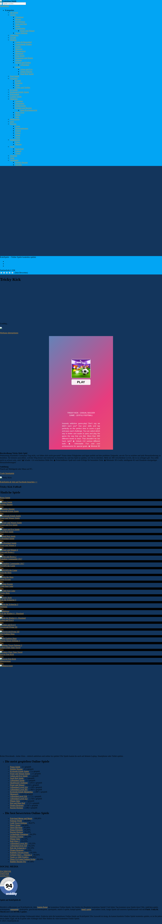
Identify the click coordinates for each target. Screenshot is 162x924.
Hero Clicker (15, 825)
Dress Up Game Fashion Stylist (22, 859)
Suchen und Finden (23, 62)
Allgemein (14, 35)
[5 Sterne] (12, 272)
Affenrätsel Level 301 (19, 789)
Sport (12, 147)
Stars (17, 117)
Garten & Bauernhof (23, 42)
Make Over (19, 112)
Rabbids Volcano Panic (19, 852)
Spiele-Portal (42, 907)
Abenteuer (19, 17)
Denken (13, 40)
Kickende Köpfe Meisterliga (21, 792)
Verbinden (14, 160)
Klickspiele (14, 94)
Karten (18, 47)
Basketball (19, 149)
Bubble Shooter (21, 162)
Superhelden (20, 28)
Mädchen (14, 99)
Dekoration (19, 103)
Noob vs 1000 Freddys (19, 857)
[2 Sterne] (4, 272)
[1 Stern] (1, 272)
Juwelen (18, 165)
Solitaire (18, 60)
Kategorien (4, 6)
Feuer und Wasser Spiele (20, 774)
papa (12, 122)
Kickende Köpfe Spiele (19, 92)
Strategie (13, 156)
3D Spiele (14, 12)
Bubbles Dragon (16, 837)
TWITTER (4, 874)
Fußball (18, 151)
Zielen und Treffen (22, 87)
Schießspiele (15, 140)
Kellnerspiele (20, 106)
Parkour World (16, 821)
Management (20, 51)
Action (13, 15)
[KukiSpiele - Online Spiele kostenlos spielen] (8, 1)
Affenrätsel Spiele (17, 780)
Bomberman (20, 22)
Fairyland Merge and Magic (21, 818)
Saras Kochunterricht (28, 110)
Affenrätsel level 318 (18, 796)
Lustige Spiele (16, 97)
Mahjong (18, 49)
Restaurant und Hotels (24, 58)
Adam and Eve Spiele (19, 776)
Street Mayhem (16, 827)
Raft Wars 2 (15, 841)
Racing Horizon (16, 808)
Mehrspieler (15, 119)
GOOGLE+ (5, 876)
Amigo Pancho (26, 72)
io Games (14, 90)
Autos (17, 126)
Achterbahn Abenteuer (19, 834)
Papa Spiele (20, 56)
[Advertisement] (46, 173)
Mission (18, 144)
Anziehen (19, 101)
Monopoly (19, 53)
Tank (12, 158)
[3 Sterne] (7, 272)
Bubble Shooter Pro (18, 862)
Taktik (17, 67)
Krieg (17, 142)
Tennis (18, 153)
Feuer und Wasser (27, 31)
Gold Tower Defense (18, 823)
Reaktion (18, 83)
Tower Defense (21, 33)
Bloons (18, 19)
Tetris (17, 85)
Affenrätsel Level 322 (19, 799)
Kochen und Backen (23, 108)
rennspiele (14, 909)
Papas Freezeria (16, 830)
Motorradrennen (21, 128)
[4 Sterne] (9, 272)
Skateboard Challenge (19, 783)
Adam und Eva (26, 69)
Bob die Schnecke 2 (18, 848)
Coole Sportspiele (7, 473)
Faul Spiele (14, 76)
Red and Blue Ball (17, 803)
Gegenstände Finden (23, 44)
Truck (17, 137)
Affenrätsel (24, 65)
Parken (18, 131)
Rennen (13, 124)
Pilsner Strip (15, 801)
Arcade (13, 37)
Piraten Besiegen (17, 805)
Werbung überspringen (9, 333)
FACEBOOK (5, 871)
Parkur (18, 133)
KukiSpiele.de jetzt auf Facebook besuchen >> (18, 482)
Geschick (14, 78)
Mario (17, 26)
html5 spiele (86, 909)
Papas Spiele (15, 767)
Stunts (17, 135)
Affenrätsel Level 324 (19, 787)
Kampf (18, 81)
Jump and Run (21, 24)
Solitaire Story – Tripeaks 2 (21, 855)
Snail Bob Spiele (27, 74)
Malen (17, 115)
